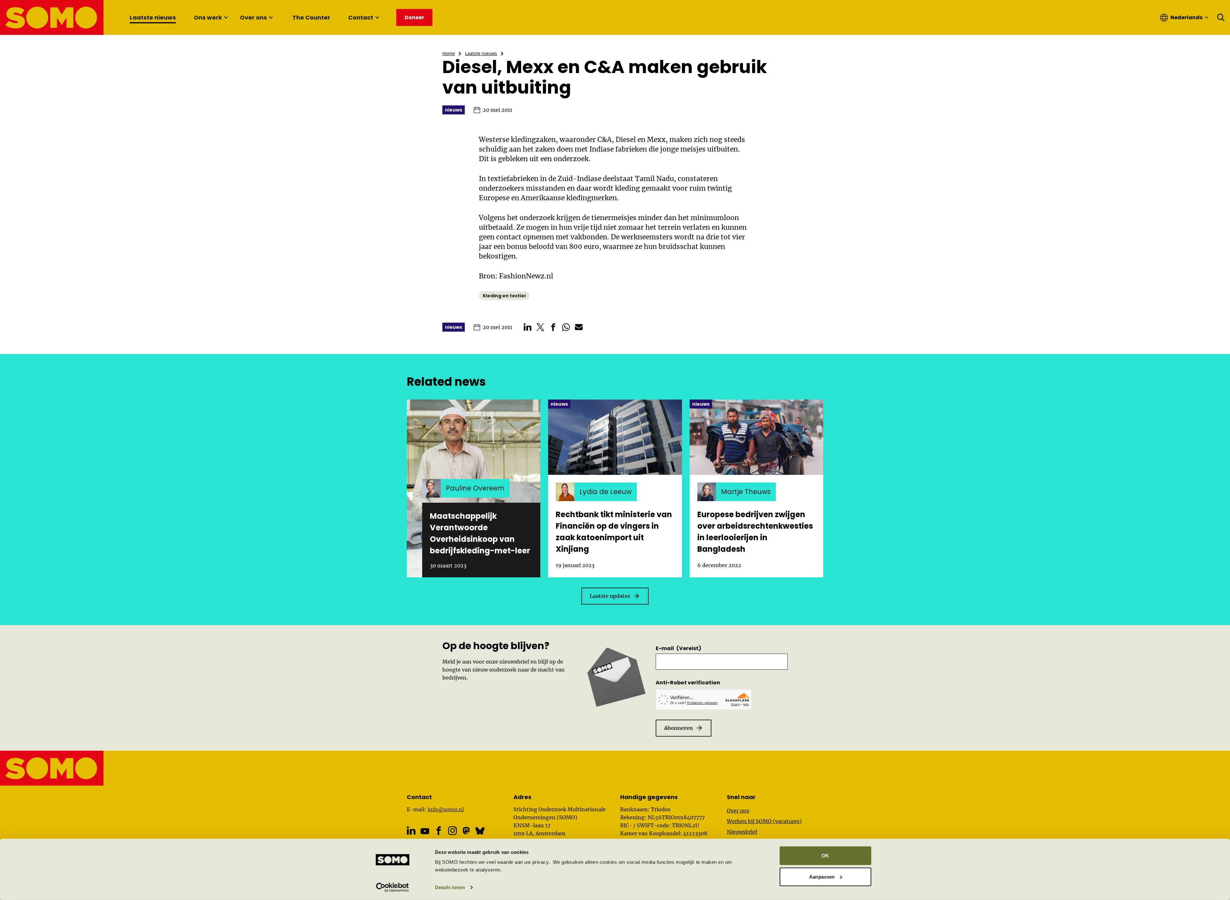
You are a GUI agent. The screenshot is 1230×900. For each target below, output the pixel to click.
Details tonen (450, 887)
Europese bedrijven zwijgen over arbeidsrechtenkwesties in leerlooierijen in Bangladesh (755, 531)
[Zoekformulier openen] (1221, 17)
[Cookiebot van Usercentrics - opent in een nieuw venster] (393, 887)
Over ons (253, 17)
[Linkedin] (411, 830)
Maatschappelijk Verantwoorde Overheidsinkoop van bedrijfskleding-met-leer (480, 533)
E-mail (678, 648)
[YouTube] (425, 831)
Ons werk (208, 17)
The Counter (311, 17)
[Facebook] (438, 830)
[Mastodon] (466, 830)
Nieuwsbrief (742, 832)
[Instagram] (452, 830)
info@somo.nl (446, 809)
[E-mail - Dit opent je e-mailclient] (578, 327)
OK (825, 855)
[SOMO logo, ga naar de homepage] (52, 17)
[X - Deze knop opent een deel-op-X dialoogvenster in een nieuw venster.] (540, 327)
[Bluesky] (480, 830)
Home (448, 53)
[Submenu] (226, 17)
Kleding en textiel (504, 296)
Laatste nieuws (153, 17)
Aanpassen (821, 876)
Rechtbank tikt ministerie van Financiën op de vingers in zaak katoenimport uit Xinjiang (614, 531)
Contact (360, 17)
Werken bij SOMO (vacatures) (764, 821)
